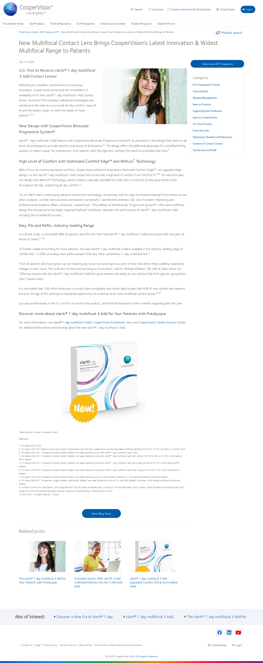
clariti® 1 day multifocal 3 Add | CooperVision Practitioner (89, 322)
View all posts (200, 91)
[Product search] (217, 33)
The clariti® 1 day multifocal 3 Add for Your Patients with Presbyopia (42, 580)
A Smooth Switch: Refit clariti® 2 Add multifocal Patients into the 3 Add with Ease (98, 582)
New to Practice (202, 104)
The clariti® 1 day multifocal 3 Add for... (217, 616)
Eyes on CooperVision (205, 117)
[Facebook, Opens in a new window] (219, 632)
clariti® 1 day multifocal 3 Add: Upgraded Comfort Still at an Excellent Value (154, 582)
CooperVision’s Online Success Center (162, 322)
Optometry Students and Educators (212, 137)
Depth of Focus (166, 23)
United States (227, 9)
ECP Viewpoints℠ (49, 32)
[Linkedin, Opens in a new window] (229, 632)
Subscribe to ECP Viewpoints (217, 64)
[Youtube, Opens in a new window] (238, 632)
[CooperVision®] (30, 15)
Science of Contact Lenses (208, 143)
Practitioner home (28, 32)
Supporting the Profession (207, 111)
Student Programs (141, 23)
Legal (37, 645)
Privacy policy (50, 645)
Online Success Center (113, 23)
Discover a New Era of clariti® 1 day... (86, 616)
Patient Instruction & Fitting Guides (191, 9)
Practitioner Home (13, 23)
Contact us (26, 645)
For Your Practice (202, 124)
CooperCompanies (147, 656)
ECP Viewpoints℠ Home (206, 84)
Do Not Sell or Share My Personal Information (118, 645)
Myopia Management (205, 98)
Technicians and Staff (204, 150)
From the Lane (201, 130)
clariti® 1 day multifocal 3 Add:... (151, 616)
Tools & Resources (60, 23)
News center (85, 645)
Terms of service (68, 645)
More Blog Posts (101, 513)
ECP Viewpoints (86, 23)
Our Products (36, 23)
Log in (249, 9)
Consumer (157, 9)
